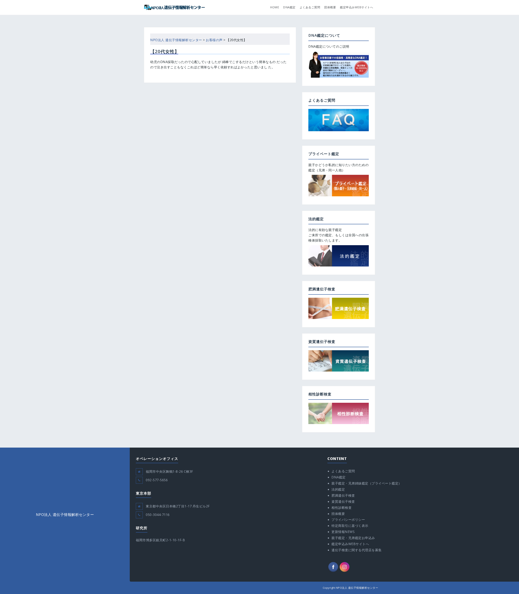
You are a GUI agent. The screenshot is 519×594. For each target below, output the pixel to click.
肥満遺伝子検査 (343, 495)
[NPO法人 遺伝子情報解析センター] (174, 7)
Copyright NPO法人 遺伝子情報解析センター (350, 588)
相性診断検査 (341, 507)
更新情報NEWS (343, 532)
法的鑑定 (338, 489)
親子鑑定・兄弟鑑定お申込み (353, 538)
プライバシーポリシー (348, 519)
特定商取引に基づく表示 (349, 525)
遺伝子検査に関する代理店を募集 (356, 550)
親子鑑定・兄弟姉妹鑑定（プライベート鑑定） (366, 483)
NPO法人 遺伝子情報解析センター (65, 514)
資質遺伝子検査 (343, 501)
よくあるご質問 (310, 7)
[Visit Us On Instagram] (344, 566)
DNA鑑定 (289, 7)
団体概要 (330, 7)
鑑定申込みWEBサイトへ (356, 7)
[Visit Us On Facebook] (333, 566)
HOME (274, 7)
